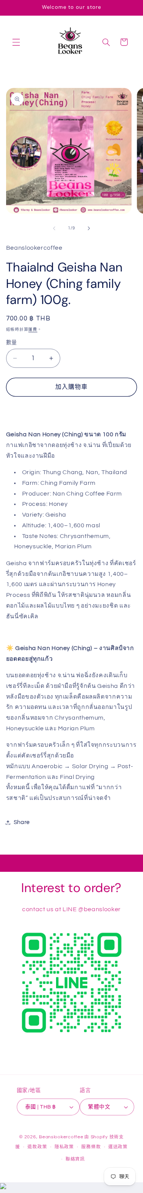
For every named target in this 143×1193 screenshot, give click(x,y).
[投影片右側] (88, 228)
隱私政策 (64, 1147)
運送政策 (118, 1147)
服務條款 (91, 1147)
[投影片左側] (54, 228)
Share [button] (22, 822)
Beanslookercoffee (61, 1137)
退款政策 (37, 1147)
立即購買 (71, 410)
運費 (32, 329)
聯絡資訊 (75, 1159)
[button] (16, 42)
